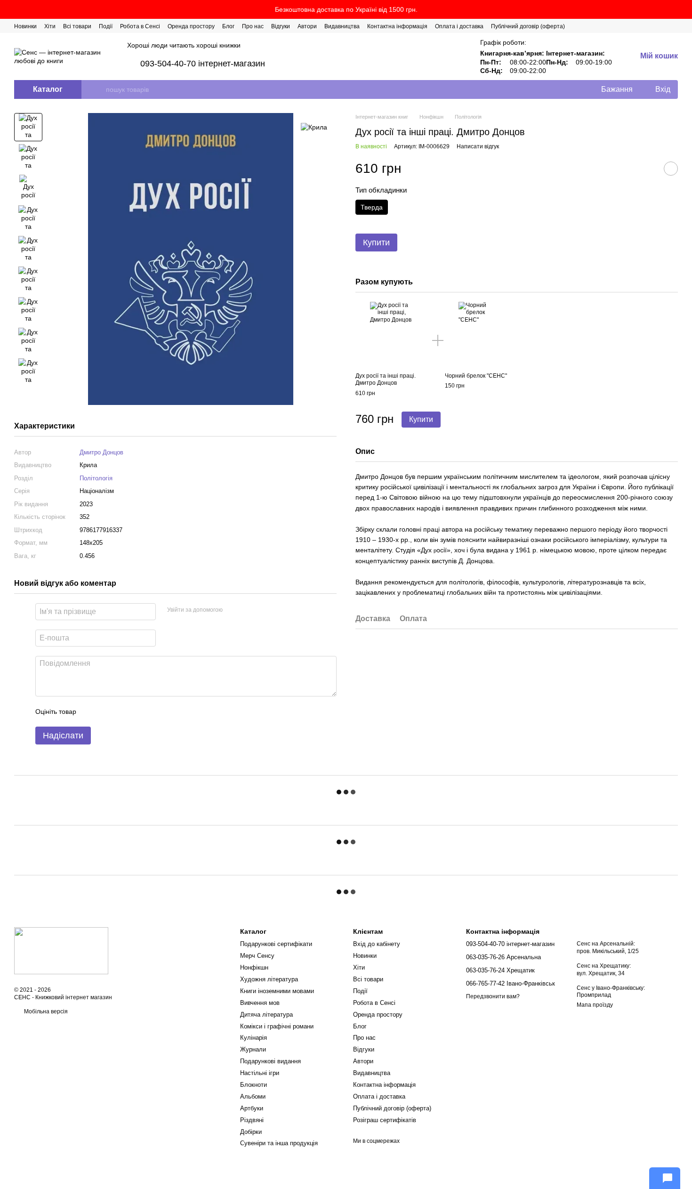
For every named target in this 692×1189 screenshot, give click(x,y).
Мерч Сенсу (257, 955)
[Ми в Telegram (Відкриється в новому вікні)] (663, 26)
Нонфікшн (254, 967)
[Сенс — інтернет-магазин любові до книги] (61, 950)
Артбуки (251, 1108)
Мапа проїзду (595, 1005)
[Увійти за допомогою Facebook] (233, 610)
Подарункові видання (270, 1061)
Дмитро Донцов (101, 452)
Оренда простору (191, 26)
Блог (228, 26)
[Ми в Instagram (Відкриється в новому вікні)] (651, 26)
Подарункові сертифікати (276, 943)
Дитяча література (266, 1014)
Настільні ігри (259, 1072)
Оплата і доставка (459, 26)
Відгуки (280, 26)
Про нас (253, 26)
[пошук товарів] (98, 89)
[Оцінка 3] (121, 711)
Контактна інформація (397, 26)
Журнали (253, 1049)
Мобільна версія (45, 1011)
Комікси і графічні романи (277, 1026)
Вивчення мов (260, 1002)
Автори (307, 26)
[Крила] (314, 127)
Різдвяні (252, 1120)
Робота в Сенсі (140, 26)
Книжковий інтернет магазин (73, 997)
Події (106, 26)
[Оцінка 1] (91, 711)
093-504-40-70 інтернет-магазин (202, 63)
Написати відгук (478, 147)
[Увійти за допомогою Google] (248, 610)
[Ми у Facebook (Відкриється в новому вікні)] (629, 26)
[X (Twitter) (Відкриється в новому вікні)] (640, 26)
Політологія (96, 478)
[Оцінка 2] (106, 711)
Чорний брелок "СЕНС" (476, 375)
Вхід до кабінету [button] (376, 943)
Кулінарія (253, 1037)
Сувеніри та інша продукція (279, 1143)
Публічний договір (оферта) (528, 26)
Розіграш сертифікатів (384, 1120)
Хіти (50, 26)
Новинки (25, 26)
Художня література (269, 979)
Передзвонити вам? (493, 996)
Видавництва (342, 26)
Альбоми (253, 1096)
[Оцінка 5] (152, 711)
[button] (684, 9)
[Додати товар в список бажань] (671, 169)
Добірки (251, 1131)
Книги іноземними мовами (277, 991)
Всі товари (77, 26)
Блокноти (253, 1084)
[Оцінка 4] (137, 711)
